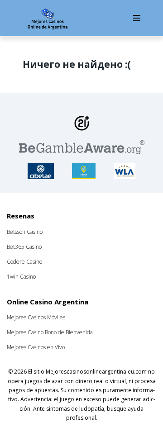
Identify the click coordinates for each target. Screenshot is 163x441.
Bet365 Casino (24, 247)
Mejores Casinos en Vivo (36, 347)
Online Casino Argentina (47, 301)
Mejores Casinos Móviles (36, 317)
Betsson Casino (25, 232)
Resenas (20, 215)
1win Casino (21, 276)
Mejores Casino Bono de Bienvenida (50, 332)
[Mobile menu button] (137, 18)
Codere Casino (24, 262)
